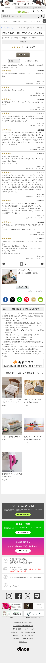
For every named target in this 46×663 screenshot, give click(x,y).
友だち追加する (23, 532)
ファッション (5, 21)
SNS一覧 (16, 638)
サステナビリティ (27, 635)
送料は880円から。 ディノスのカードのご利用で (25, 569)
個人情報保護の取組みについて (23, 626)
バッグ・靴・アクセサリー (21, 21)
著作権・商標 (17, 629)
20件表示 (35, 61)
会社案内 (14, 632)
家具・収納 (36, 21)
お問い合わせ (23, 642)
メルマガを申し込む (23, 514)
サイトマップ (29, 629)
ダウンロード (23, 551)
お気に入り (38, 11)
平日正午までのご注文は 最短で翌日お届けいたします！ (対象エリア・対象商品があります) (21, 561)
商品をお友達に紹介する (36, 291)
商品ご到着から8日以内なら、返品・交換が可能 (25, 577)
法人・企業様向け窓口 (28, 632)
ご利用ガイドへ (15, 586)
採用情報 (15, 635)
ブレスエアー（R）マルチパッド (28, 270)
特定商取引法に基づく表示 (23, 622)
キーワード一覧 (28, 638)
